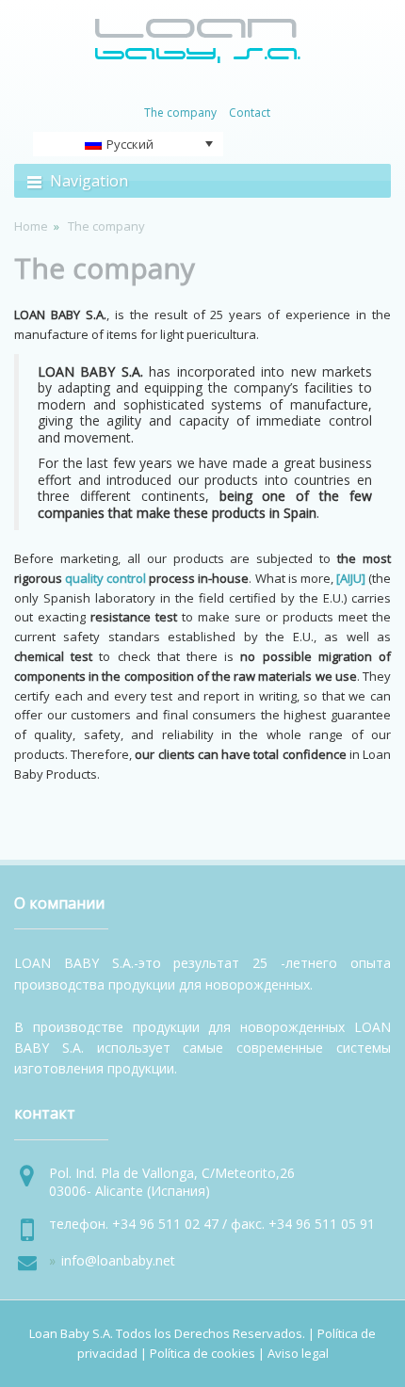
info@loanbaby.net (118, 1260)
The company (104, 268)
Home (31, 226)
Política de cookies (202, 1353)
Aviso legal (298, 1353)
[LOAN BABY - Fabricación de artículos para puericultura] (197, 59)
